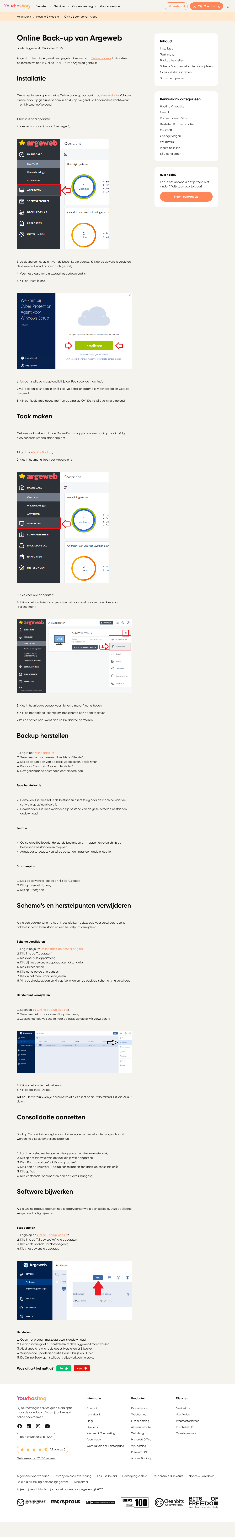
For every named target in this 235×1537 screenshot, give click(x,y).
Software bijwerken (172, 78)
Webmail (179, 6)
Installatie (166, 49)
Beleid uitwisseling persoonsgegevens (42, 1482)
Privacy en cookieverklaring (73, 1476)
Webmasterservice (187, 1420)
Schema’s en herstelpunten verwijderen (186, 66)
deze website (109, 95)
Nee (79, 1368)
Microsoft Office (141, 1439)
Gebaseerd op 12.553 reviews (36, 1458)
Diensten (41, 6)
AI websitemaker (141, 1427)
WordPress (167, 141)
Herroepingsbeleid (134, 1476)
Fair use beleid (107, 1476)
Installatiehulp (184, 1427)
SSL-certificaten (170, 153)
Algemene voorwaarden (33, 1476)
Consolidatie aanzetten (176, 72)
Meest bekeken (170, 148)
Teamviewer (94, 1439)
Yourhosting (17, 6)
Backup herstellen (172, 60)
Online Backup (42, 452)
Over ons (92, 1427)
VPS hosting (138, 1445)
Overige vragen (170, 136)
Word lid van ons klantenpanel (105, 1445)
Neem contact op (186, 196)
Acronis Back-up (141, 1458)
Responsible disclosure (168, 1476)
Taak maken (168, 55)
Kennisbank (24, 16)
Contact (92, 1408)
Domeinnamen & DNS (174, 118)
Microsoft (166, 130)
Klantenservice (110, 6)
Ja (61, 1368)
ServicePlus (183, 1408)
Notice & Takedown (202, 1476)
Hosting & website (47, 16)
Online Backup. (101, 58)
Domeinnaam (139, 1408)
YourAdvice (183, 1414)
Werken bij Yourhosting (101, 1433)
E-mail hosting (140, 1420)
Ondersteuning (82, 6)
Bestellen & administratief (177, 124)
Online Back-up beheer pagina (61, 949)
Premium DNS (139, 1452)
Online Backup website (52, 1009)
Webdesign (138, 1433)
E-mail (164, 112)
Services (60, 6)
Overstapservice (186, 1433)
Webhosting (138, 1414)
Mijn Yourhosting (209, 6)
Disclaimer (81, 1482)
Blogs (90, 1420)
